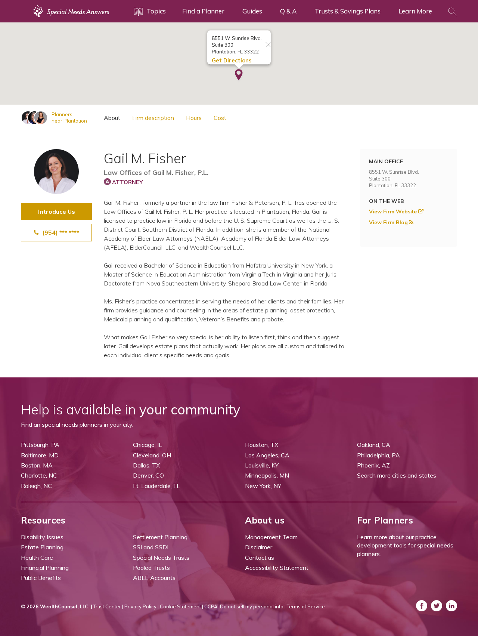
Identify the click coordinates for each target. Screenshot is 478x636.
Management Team (271, 537)
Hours (194, 117)
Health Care (37, 557)
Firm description (153, 117)
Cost (220, 117)
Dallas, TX (146, 465)
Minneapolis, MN (267, 475)
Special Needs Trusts (161, 557)
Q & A (288, 11)
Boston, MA (37, 465)
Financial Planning (45, 567)
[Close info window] (268, 45)
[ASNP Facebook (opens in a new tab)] (421, 605)
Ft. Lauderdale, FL (156, 486)
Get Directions (232, 60)
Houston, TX (261, 444)
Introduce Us (56, 211)
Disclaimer (258, 547)
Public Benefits (41, 577)
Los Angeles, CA (267, 455)
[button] (238, 75)
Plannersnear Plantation (69, 117)
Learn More (415, 11)
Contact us (259, 557)
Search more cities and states (396, 475)
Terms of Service (306, 606)
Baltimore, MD (40, 455)
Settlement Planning (160, 537)
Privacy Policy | (141, 606)
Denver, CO (148, 475)
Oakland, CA (373, 444)
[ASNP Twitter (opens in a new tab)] (436, 605)
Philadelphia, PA (378, 455)
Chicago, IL (147, 444)
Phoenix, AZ (373, 465)
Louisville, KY (262, 465)
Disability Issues (42, 537)
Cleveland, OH (152, 455)
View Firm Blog (389, 222)
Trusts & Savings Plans (347, 11)
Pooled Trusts (151, 567)
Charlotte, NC (39, 475)
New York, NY (263, 486)
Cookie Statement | (181, 606)
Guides (252, 11)
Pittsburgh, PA (40, 444)
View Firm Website (393, 211)
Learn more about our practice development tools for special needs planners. (405, 545)
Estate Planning (42, 547)
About (112, 117)
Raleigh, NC (36, 486)
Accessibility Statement (276, 567)
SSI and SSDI (150, 547)
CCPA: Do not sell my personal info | (245, 606)
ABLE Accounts (154, 577)
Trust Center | (108, 606)
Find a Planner (203, 11)
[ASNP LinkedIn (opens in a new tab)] (451, 605)
